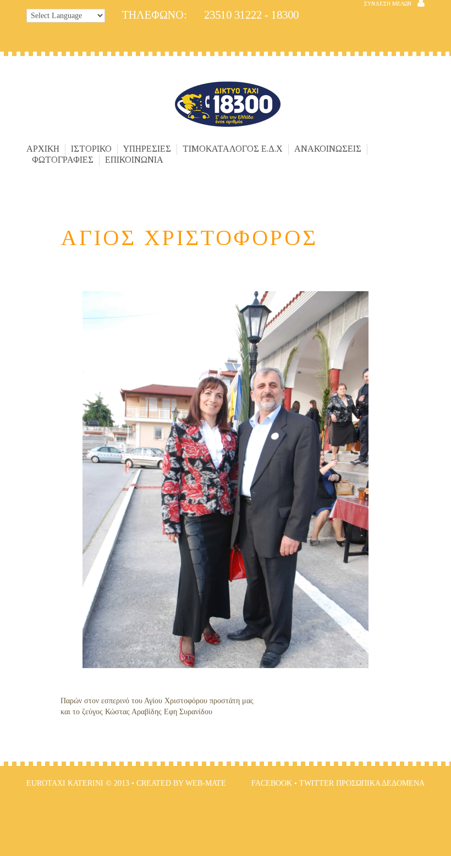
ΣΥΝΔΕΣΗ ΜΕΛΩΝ (387, 4)
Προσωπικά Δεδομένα (380, 783)
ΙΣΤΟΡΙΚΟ (91, 148)
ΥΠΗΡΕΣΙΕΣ (147, 148)
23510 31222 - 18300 (210, 15)
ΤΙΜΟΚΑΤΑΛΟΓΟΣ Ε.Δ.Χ (233, 148)
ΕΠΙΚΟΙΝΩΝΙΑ (134, 159)
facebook (271, 783)
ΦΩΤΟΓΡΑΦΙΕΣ (63, 159)
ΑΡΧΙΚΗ (42, 148)
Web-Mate (205, 783)
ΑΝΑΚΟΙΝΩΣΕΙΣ (327, 148)
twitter (316, 783)
